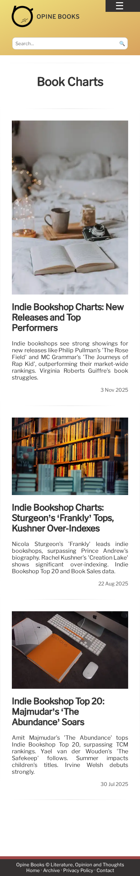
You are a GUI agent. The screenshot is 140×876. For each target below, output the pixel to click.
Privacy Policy (78, 870)
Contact (105, 870)
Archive (51, 870)
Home (33, 870)
